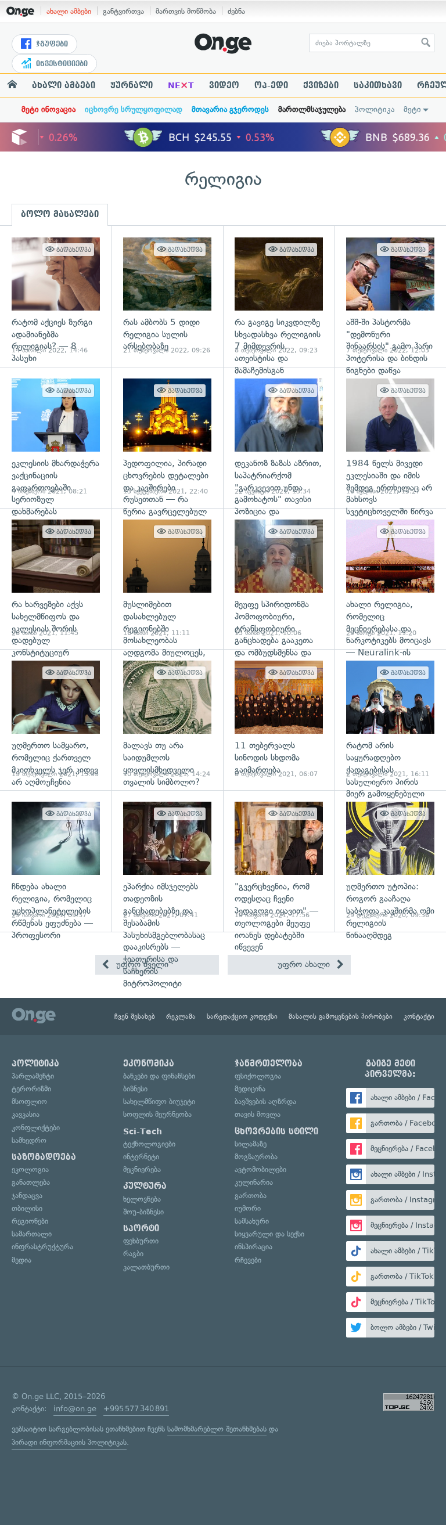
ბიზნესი (135, 1088)
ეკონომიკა (148, 1063)
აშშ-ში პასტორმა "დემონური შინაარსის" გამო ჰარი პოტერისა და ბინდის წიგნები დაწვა (390, 296)
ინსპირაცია (253, 1246)
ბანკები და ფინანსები (159, 1076)
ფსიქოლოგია (258, 1076)
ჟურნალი (131, 85)
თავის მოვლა (257, 1114)
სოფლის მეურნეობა (157, 1114)
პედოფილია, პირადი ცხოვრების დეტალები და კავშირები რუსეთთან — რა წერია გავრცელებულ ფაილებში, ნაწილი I (167, 437)
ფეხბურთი (141, 1240)
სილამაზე (251, 1144)
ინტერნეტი (141, 1156)
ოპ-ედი (271, 85)
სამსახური (252, 1221)
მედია (21, 1260)
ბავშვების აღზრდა (265, 1101)
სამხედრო (29, 1140)
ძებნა (236, 11)
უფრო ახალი (305, 964)
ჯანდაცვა (27, 1195)
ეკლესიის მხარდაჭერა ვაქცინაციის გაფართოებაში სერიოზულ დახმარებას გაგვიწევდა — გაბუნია (56, 437)
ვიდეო (224, 85)
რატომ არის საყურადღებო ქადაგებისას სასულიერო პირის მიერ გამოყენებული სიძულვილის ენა (390, 719)
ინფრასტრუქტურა (42, 1246)
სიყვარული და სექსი (269, 1234)
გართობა (251, 1195)
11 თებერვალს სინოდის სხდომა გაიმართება (278, 719)
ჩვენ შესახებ (134, 1016)
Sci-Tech (142, 1131)
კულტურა (145, 1186)
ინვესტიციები (61, 64)
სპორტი (141, 1228)
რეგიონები (30, 1221)
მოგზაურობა (256, 1156)
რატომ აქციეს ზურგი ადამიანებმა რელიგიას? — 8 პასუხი (56, 296)
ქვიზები (321, 85)
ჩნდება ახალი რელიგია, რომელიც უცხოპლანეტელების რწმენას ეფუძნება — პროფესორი (56, 860)
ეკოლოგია (30, 1169)
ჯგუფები (51, 44)
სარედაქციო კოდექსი (242, 1016)
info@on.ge (74, 1408)
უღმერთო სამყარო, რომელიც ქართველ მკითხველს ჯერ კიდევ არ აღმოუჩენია (56, 719)
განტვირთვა (123, 11)
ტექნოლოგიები (149, 1144)
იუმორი (248, 1208)
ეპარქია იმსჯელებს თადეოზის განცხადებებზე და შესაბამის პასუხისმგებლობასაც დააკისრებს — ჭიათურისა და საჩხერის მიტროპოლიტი (167, 860)
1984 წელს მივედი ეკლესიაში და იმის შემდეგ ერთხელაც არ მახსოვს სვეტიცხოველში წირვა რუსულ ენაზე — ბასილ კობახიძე (390, 437)
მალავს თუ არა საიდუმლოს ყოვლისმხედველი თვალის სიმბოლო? (167, 719)
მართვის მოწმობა (186, 11)
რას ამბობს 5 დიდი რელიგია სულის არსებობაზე (167, 296)
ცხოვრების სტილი (276, 1131)
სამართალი (32, 1234)
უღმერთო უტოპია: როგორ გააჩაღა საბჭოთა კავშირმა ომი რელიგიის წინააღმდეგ (390, 860)
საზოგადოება (44, 1157)
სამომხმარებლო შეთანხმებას (217, 1429)
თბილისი (27, 1208)
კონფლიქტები (36, 1127)
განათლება (31, 1182)
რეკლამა (181, 1016)
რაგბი (133, 1253)
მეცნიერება (142, 1169)
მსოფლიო (29, 1101)
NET (181, 85)
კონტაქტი (419, 1016)
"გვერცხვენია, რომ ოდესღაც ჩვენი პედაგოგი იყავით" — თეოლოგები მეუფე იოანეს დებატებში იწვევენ (278, 860)
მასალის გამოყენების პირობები (341, 1016)
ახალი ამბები (68, 11)
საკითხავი (378, 85)
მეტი (412, 109)
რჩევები (248, 1260)
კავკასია (25, 1114)
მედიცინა (250, 1088)
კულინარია (254, 1182)
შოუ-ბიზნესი (143, 1211)
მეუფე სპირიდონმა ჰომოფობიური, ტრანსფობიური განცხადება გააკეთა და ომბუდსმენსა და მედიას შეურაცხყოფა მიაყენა (278, 578)
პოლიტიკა (374, 109)
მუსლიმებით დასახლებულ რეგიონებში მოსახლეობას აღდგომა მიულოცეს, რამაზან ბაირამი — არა (167, 578)
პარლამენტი (33, 1076)
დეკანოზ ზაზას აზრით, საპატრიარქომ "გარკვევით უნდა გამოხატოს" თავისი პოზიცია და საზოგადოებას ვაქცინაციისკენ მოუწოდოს (278, 437)
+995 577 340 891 (136, 1408)
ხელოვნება (142, 1199)
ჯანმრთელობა (269, 1063)
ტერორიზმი (31, 1088)
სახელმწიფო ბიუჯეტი (159, 1101)
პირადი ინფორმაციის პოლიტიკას (69, 1442)
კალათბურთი (146, 1267)
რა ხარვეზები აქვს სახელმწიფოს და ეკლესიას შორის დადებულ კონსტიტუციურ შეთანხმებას (56, 578)
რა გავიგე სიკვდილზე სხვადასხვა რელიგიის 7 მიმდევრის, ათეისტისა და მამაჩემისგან (278, 296)
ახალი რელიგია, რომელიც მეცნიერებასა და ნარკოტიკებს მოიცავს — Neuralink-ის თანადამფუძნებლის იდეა (390, 578)
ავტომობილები (260, 1169)
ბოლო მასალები (60, 214)
